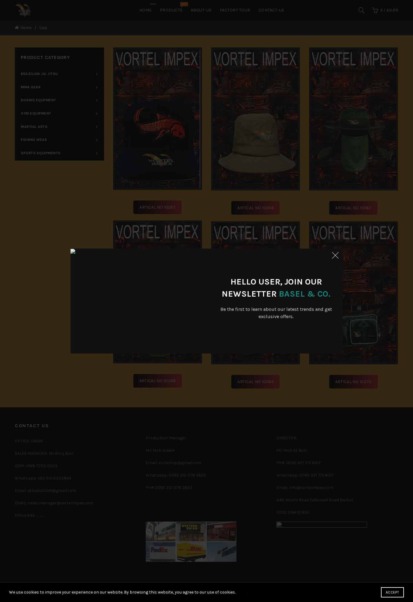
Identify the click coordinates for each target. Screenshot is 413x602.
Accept (392, 592)
